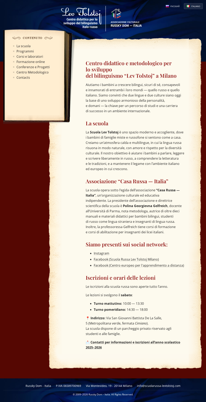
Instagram (101, 253)
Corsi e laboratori (29, 56)
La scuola (23, 46)
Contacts (23, 77)
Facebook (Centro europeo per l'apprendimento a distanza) (139, 265)
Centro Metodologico (32, 72)
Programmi (25, 51)
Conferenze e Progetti (33, 67)
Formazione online (30, 62)
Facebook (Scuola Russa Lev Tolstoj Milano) (126, 259)
